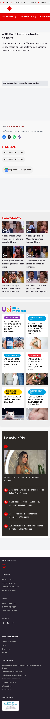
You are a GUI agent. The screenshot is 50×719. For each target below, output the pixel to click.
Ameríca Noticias (15, 127)
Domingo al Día (9, 611)
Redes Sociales (9, 590)
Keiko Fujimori (19, 2)
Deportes (6, 649)
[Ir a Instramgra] (14, 623)
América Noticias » (10, 131)
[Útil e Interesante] (25, 309)
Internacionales (10, 587)
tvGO (4, 653)
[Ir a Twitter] (9, 623)
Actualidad (8, 580)
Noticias (5, 645)
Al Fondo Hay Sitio (13, 152)
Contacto (6, 690)
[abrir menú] (4, 9)
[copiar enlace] (19, 137)
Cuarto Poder (9, 607)
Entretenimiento (9, 642)
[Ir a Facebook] (4, 623)
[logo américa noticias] (9, 8)
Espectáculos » (24, 131)
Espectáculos (9, 583)
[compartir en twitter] (9, 137)
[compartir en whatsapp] (14, 137)
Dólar (43, 2)
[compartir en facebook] (4, 137)
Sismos (33, 2)
